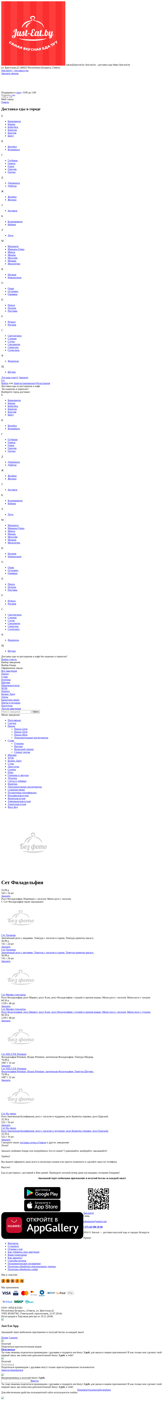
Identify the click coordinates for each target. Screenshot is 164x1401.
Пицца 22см (20, 729)
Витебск (12, 146)
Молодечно (14, 263)
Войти (4, 383)
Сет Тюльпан (8, 935)
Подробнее (105, 1389)
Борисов (12, 130)
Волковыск (14, 149)
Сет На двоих (8, 1113)
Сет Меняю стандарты (13, 994)
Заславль (12, 210)
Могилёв (12, 258)
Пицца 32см (20, 731)
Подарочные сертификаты (22, 792)
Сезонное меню (16, 789)
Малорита (13, 246)
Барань (11, 124)
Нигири (18, 746)
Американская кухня (19, 801)
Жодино (12, 199)
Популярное (14, 720)
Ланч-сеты (13, 766)
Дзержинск (14, 183)
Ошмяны (12, 294)
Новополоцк (14, 277)
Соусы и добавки (17, 781)
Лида (10, 235)
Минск (11, 252)
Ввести (35, 1380)
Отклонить (93, 1389)
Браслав (12, 132)
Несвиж (12, 274)
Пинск (11, 305)
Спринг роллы (22, 752)
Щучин (12, 372)
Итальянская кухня (18, 795)
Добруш (12, 186)
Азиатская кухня (17, 804)
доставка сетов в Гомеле (33, 1142)
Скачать (13, 1337)
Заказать (5, 896)
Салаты (12, 769)
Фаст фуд (13, 807)
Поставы (12, 311)
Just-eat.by (88, 1213)
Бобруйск (13, 127)
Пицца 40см (20, 734)
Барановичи (14, 121)
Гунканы (19, 743)
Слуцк (11, 341)
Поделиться (8, 1349)
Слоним (12, 338)
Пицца (11, 726)
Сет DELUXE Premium (13, 1054)
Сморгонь (13, 347)
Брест (11, 135)
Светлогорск (15, 335)
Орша (11, 288)
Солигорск (14, 350)
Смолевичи (14, 344)
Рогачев (12, 324)
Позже (4, 1337)
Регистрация (43, 383)
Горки (11, 166)
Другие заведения (11, 708)
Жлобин (12, 196)
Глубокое (13, 160)
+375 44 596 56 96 (93, 1226)
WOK (11, 758)
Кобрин (12, 224)
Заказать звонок (10, 73)
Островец (13, 291)
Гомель (11, 163)
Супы (11, 763)
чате (18, 92)
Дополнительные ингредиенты (31, 737)
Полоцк (12, 308)
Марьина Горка (16, 249)
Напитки (12, 784)
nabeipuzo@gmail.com (95, 1221)
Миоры (12, 255)
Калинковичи (15, 221)
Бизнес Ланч (14, 760)
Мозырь (12, 260)
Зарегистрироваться (25, 383)
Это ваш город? (9, 377)
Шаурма (12, 755)
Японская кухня (16, 798)
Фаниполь (13, 361)
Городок (12, 169)
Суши (11, 740)
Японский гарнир (24, 749)
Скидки (12, 723)
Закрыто (23, 377)
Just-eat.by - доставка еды (15, 70)
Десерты (12, 778)
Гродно (12, 172)
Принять (82, 1389)
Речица (12, 321)
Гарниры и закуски (18, 775)
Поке (10, 772)
